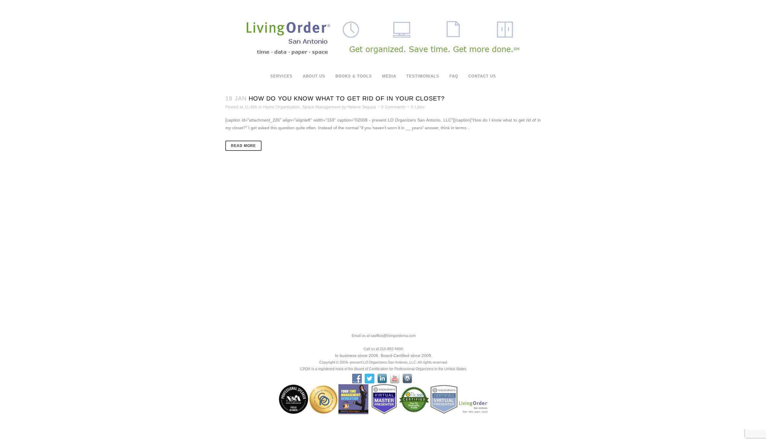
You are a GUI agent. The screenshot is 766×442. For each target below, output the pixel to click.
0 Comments (393, 106)
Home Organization (281, 106)
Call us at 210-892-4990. (384, 349)
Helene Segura (361, 106)
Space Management (321, 106)
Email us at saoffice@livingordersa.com (384, 336)
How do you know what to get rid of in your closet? (347, 98)
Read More (243, 146)
